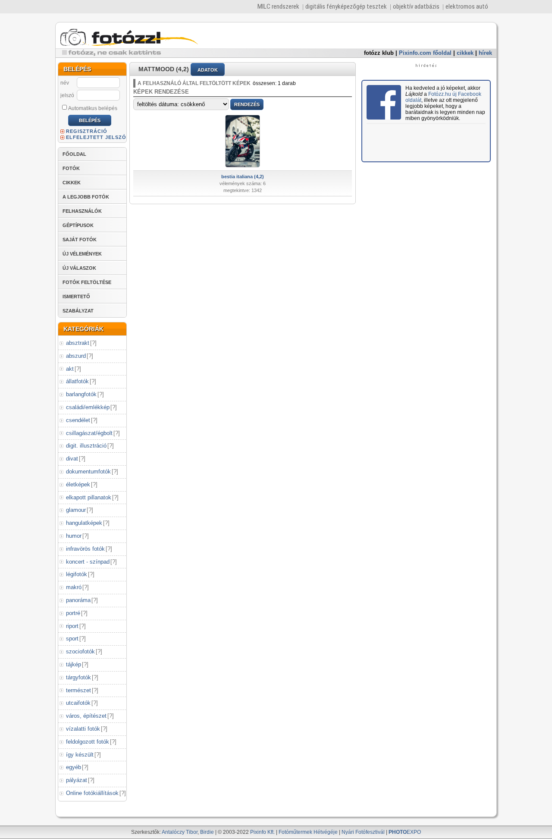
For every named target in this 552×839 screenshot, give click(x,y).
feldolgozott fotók (87, 741)
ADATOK (208, 70)
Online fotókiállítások (92, 793)
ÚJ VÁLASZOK (79, 268)
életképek (78, 484)
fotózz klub (379, 53)
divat (72, 458)
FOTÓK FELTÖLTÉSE (87, 282)
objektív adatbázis (416, 6)
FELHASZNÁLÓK (82, 211)
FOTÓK (71, 168)
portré (73, 613)
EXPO (405, 832)
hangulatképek (84, 523)
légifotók (76, 574)
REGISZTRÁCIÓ (86, 131)
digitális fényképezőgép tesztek (346, 6)
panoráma (78, 600)
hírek (485, 53)
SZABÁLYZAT (78, 310)
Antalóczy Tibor (180, 832)
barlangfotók (81, 394)
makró (74, 587)
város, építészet (86, 716)
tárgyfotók (78, 677)
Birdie (207, 832)
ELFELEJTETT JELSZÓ (96, 137)
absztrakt (77, 343)
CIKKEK (72, 182)
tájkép (73, 664)
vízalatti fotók (83, 728)
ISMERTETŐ (76, 296)
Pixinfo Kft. (262, 832)
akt (70, 369)
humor (74, 536)
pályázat (76, 780)
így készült (80, 754)
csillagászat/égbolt (89, 433)
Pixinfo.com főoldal (425, 53)
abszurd (76, 356)
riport (72, 626)
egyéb (73, 767)
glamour (76, 510)
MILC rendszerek (278, 6)
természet (78, 690)
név (64, 83)
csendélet (78, 420)
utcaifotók (78, 703)
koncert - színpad (88, 561)
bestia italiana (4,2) (242, 176)
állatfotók (77, 381)
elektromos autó (466, 6)
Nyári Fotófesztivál (363, 832)
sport (72, 638)
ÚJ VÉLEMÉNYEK (82, 253)
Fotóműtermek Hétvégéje (308, 832)
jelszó (67, 95)
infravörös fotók (85, 549)
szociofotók (80, 651)
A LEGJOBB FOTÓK (86, 196)
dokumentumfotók (88, 471)
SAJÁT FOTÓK (80, 239)
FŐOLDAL (74, 154)
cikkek (465, 53)
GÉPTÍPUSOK (78, 225)
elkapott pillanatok (88, 497)
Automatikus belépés (92, 108)
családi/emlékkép (88, 407)
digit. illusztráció (86, 445)
